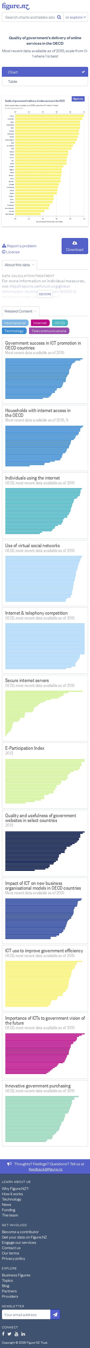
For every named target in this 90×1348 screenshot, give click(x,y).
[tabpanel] (45, 161)
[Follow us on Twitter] (9, 1333)
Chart (13, 71)
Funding (8, 1209)
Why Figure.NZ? (15, 1188)
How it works (12, 1193)
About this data (17, 264)
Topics (7, 1280)
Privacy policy (13, 1258)
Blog (5, 1285)
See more (45, 294)
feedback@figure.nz (46, 1169)
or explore (74, 17)
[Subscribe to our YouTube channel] (16, 1333)
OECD (59, 322)
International (15, 322)
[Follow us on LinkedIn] (23, 1333)
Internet (40, 322)
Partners (9, 1290)
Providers (10, 1296)
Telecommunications (48, 330)
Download (74, 249)
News (6, 1204)
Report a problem (21, 245)
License (13, 251)
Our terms (10, 1252)
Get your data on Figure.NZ (24, 1236)
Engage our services (19, 1242)
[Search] (59, 17)
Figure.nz (16, 6)
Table (12, 81)
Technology (14, 330)
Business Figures (16, 1274)
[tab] (45, 72)
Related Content (18, 310)
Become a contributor (20, 1231)
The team (10, 1214)
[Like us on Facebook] (3, 1333)
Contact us (11, 1247)
